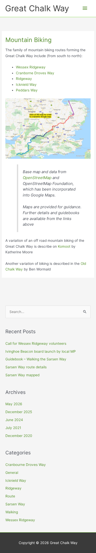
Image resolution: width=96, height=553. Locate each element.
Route (10, 496)
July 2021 (13, 428)
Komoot (64, 246)
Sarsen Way (15, 504)
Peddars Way (27, 90)
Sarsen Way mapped (22, 375)
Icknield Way (26, 84)
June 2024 (14, 420)
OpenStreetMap (37, 177)
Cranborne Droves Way (35, 73)
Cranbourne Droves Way (25, 465)
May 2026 (13, 404)
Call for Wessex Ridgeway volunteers (35, 343)
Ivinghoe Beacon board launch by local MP (40, 351)
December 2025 (18, 412)
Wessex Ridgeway (31, 67)
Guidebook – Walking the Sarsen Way (35, 359)
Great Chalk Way (37, 8)
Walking (11, 512)
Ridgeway (24, 79)
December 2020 (18, 436)
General (11, 473)
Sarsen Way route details (26, 367)
